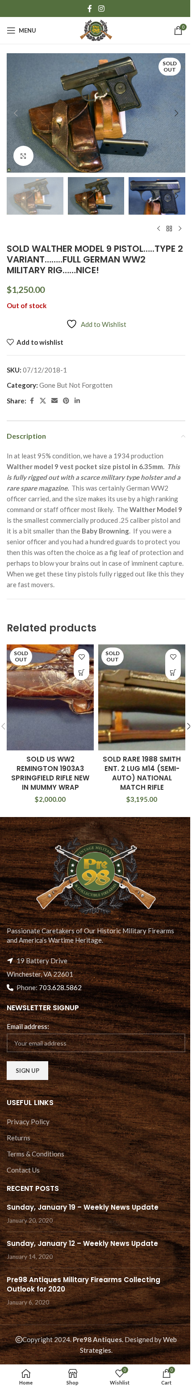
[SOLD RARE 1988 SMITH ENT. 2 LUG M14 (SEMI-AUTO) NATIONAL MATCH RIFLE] (141, 697)
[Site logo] (96, 29)
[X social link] (43, 401)
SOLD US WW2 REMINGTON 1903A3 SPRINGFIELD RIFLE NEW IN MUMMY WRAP (50, 773)
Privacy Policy (28, 1122)
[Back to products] (169, 229)
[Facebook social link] (89, 8)
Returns (18, 1138)
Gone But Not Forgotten (76, 385)
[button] (16, 113)
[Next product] (180, 229)
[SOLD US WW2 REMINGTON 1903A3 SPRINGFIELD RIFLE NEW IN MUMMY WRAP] (50, 697)
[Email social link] (54, 401)
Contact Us (23, 1170)
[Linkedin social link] (77, 401)
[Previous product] (158, 229)
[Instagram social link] (101, 8)
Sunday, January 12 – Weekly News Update (82, 1243)
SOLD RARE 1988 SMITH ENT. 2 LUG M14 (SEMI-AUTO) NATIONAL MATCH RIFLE (142, 773)
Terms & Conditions (35, 1154)
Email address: (28, 1026)
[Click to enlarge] (23, 156)
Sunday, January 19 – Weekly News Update (83, 1207)
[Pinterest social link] (66, 401)
